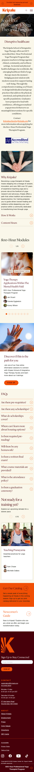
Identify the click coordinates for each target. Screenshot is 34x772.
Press (3, 722)
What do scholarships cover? (12, 417)
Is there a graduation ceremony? (11, 489)
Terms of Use (5, 750)
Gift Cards (5, 734)
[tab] (6, 314)
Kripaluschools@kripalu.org (15, 121)
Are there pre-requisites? (13, 402)
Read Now (17, 4)
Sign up (11, 383)
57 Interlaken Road (7, 702)
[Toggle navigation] (31, 10)
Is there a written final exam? (12, 458)
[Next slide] (23, 246)
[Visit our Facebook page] (10, 755)
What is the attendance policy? (13, 479)
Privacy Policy (5, 746)
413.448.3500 (6, 686)
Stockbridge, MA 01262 (9, 704)
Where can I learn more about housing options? (13, 428)
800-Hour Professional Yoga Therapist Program (17, 768)
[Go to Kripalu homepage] (8, 645)
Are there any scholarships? (15, 409)
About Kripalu (6, 714)
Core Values (5, 726)
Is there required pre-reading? (12, 438)
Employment (6, 718)
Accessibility (5, 743)
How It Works (8, 215)
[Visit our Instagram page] (2, 755)
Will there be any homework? (9, 448)
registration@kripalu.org (9, 683)
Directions (5, 730)
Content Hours (9, 222)
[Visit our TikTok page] (26, 755)
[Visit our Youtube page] (18, 755)
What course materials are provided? (14, 468)
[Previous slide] (11, 246)
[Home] (9, 10)
